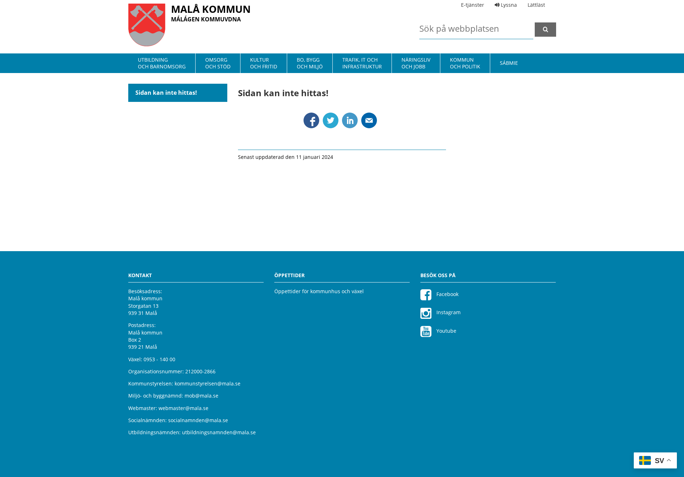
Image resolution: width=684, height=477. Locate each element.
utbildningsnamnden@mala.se (219, 432)
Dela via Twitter (330, 120)
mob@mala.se (201, 395)
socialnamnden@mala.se (198, 420)
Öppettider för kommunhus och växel (319, 291)
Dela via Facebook (311, 120)
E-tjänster (472, 4)
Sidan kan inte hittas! (166, 93)
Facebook (446, 294)
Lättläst (536, 4)
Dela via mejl (369, 120)
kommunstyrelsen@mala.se (207, 383)
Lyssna (508, 4)
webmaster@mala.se (183, 408)
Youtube (445, 330)
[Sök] (545, 29)
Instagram (448, 312)
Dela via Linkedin (350, 120)
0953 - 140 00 (159, 359)
